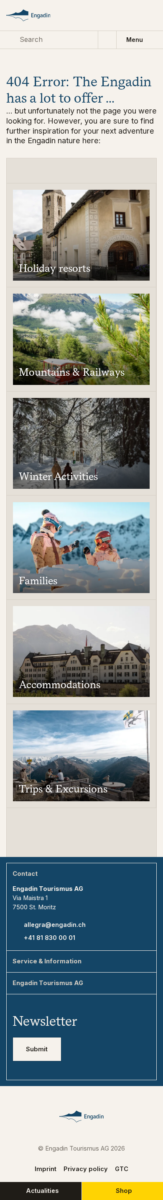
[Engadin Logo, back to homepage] (35, 15)
